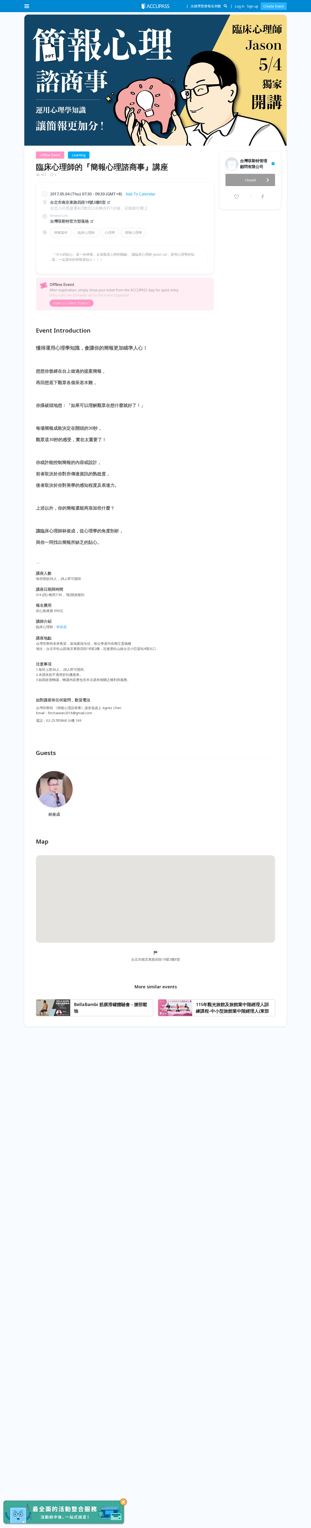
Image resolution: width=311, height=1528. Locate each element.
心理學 (110, 232)
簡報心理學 (133, 232)
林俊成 (61, 626)
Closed (250, 180)
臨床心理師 (86, 232)
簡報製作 (61, 232)
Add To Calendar (141, 194)
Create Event (273, 6)
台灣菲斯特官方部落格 (69, 221)
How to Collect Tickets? (71, 303)
